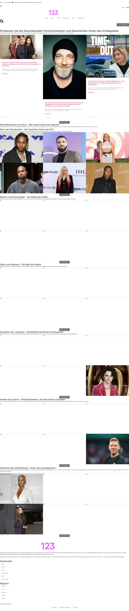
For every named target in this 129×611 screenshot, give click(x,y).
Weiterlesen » (5, 73)
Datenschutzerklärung (65, 607)
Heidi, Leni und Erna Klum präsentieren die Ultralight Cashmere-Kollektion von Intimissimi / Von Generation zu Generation (21, 64)
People (3, 595)
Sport (73, 18)
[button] (1, 6)
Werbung (75, 607)
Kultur (2, 589)
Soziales (3, 598)
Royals (58, 18)
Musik (46, 18)
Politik (52, 18)
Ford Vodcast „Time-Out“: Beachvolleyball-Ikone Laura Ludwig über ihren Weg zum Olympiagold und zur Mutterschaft (106, 82)
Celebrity (3, 586)
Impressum (54, 607)
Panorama (3, 592)
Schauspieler (66, 18)
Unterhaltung (80, 18)
